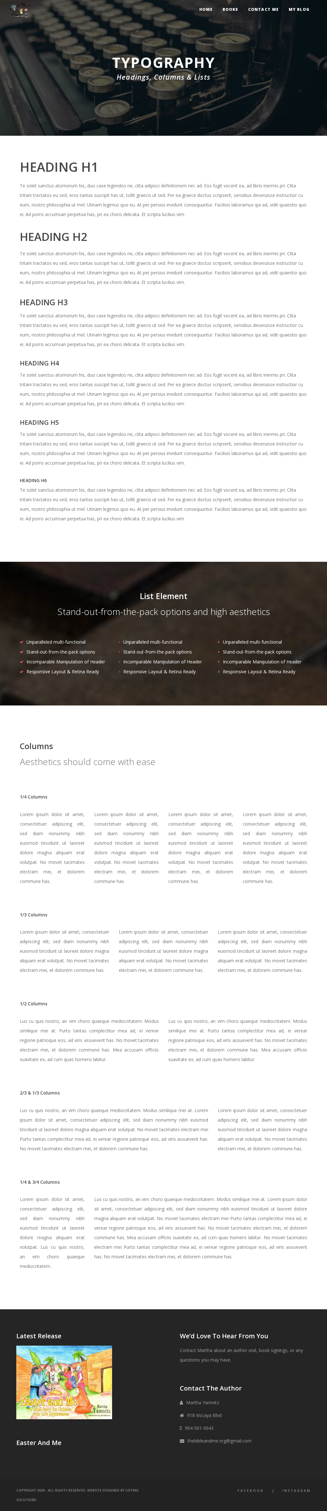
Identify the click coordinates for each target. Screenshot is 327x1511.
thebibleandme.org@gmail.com (219, 1441)
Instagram (296, 1490)
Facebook (251, 1490)
